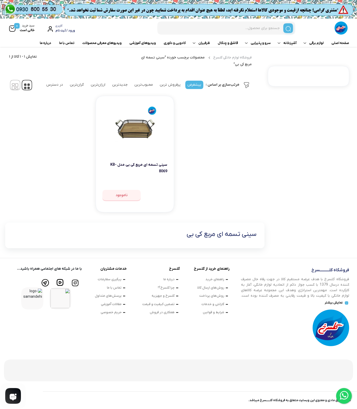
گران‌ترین (77, 84)
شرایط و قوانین (213, 312)
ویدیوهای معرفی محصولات (102, 43)
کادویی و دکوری (175, 43)
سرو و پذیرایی (261, 43)
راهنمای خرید (214, 279)
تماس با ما (66, 43)
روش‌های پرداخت (211, 296)
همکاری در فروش (162, 312)
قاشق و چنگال (228, 43)
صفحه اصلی (340, 43)
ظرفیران (204, 43)
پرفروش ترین (170, 84)
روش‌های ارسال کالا (210, 287)
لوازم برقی (316, 43)
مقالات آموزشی (111, 304)
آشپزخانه (290, 43)
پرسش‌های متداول (108, 296)
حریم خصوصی (111, 312)
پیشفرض (194, 84)
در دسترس (54, 84)
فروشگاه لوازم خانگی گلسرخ (232, 57)
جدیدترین (120, 84)
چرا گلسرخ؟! (166, 287)
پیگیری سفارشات (110, 279)
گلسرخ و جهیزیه (163, 296)
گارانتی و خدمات (212, 304)
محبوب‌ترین (143, 84)
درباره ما (45, 43)
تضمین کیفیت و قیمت (158, 304)
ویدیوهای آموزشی (142, 43)
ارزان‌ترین (98, 84)
